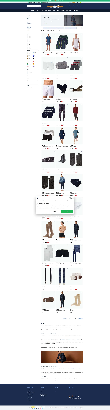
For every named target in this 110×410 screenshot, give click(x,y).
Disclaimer (59, 407)
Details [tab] (55, 200)
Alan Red (30, 36)
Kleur (28, 69)
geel (34, 64)
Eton (29, 43)
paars (34, 66)
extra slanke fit (31, 75)
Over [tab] (68, 200)
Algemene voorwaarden (51, 407)
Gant (29, 47)
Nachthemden (29, 27)
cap (56, 339)
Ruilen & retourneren (29, 394)
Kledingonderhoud (29, 398)
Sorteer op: (48, 30)
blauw (34, 55)
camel (29, 56)
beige (29, 55)
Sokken (28, 19)
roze (28, 66)
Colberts (49, 10)
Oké (67, 211)
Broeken (54, 10)
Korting (28, 85)
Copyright (56, 407)
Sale (70, 10)
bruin (29, 58)
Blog (77, 10)
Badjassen (28, 28)
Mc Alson (76, 368)
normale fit (30, 72)
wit (28, 61)
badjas (51, 339)
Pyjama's (28, 26)
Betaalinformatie (29, 391)
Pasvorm (28, 50)
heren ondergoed (62, 339)
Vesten (45, 10)
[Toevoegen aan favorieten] (81, 34)
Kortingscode (57, 389)
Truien (42, 10)
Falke (29, 44)
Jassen (58, 10)
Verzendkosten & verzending (31, 392)
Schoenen (62, 10)
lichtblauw (35, 52)
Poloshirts (37, 10)
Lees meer (45, 23)
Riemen (28, 22)
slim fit (29, 73)
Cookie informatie (63, 407)
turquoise (29, 64)
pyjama (77, 339)
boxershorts (69, 339)
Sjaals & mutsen (29, 23)
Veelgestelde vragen (29, 397)
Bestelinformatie (29, 389)
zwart (34, 58)
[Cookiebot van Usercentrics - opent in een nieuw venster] (69, 198)
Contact (42, 391)
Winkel (42, 387)
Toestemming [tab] (42, 200)
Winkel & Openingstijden (44, 389)
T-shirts (28, 18)
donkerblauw (35, 56)
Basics (66, 10)
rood (34, 61)
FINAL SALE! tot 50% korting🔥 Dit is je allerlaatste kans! (55, 0)
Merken (73, 10)
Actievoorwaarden (29, 401)
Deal (29, 40)
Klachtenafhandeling (30, 395)
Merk (28, 33)
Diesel (29, 41)
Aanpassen (54, 211)
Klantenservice (30, 387)
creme (29, 53)
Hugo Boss (79, 368)
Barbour (30, 37)
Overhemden (32, 10)
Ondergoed (28, 17)
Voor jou (56, 387)
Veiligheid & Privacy (68, 407)
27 (75, 318)
